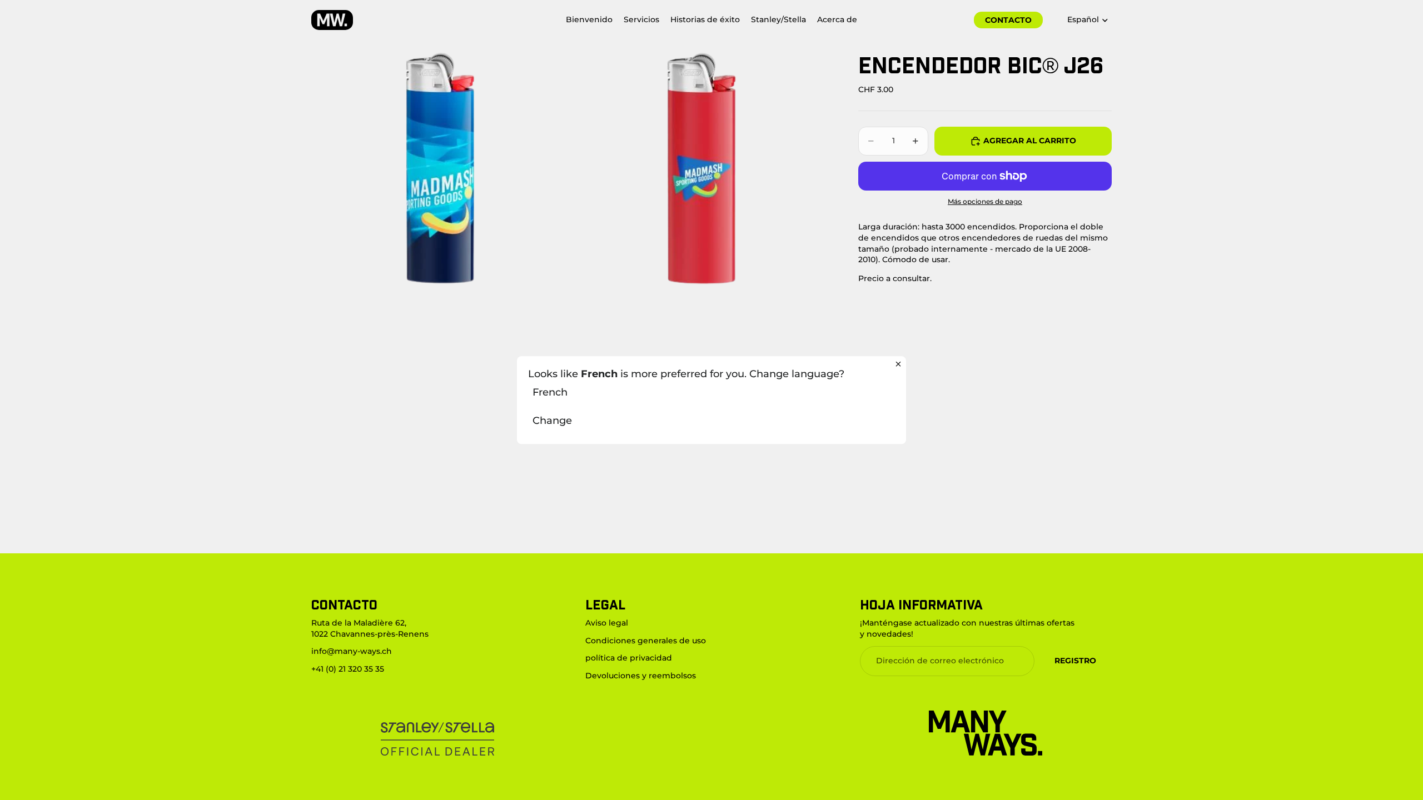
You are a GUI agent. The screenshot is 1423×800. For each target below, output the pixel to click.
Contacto (1008, 20)
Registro (1075, 661)
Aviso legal (606, 623)
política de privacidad (628, 658)
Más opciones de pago (985, 202)
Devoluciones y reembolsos (640, 676)
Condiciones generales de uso (645, 641)
